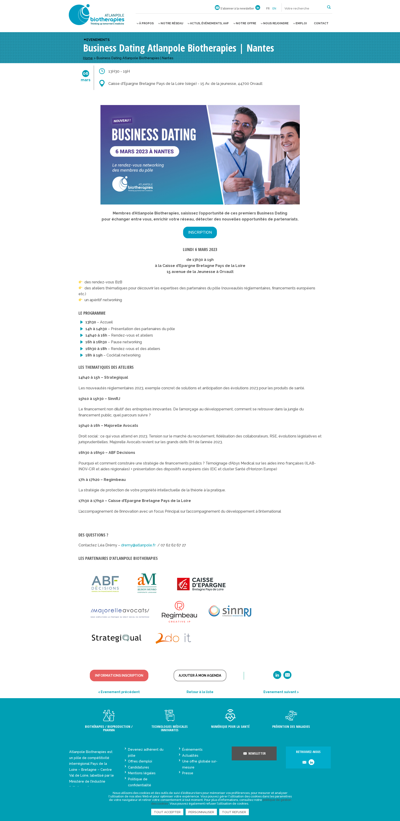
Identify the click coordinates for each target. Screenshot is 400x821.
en (274, 8)
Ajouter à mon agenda (200, 675)
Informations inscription (119, 675)
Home (88, 58)
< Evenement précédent (119, 692)
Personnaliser (201, 812)
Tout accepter (167, 812)
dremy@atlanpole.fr (138, 545)
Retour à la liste (200, 692)
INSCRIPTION (200, 232)
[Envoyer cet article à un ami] (287, 676)
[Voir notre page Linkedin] (258, 8)
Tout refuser (234, 812)
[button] (328, 6)
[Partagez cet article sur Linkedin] (277, 676)
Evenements (97, 40)
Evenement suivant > (281, 692)
